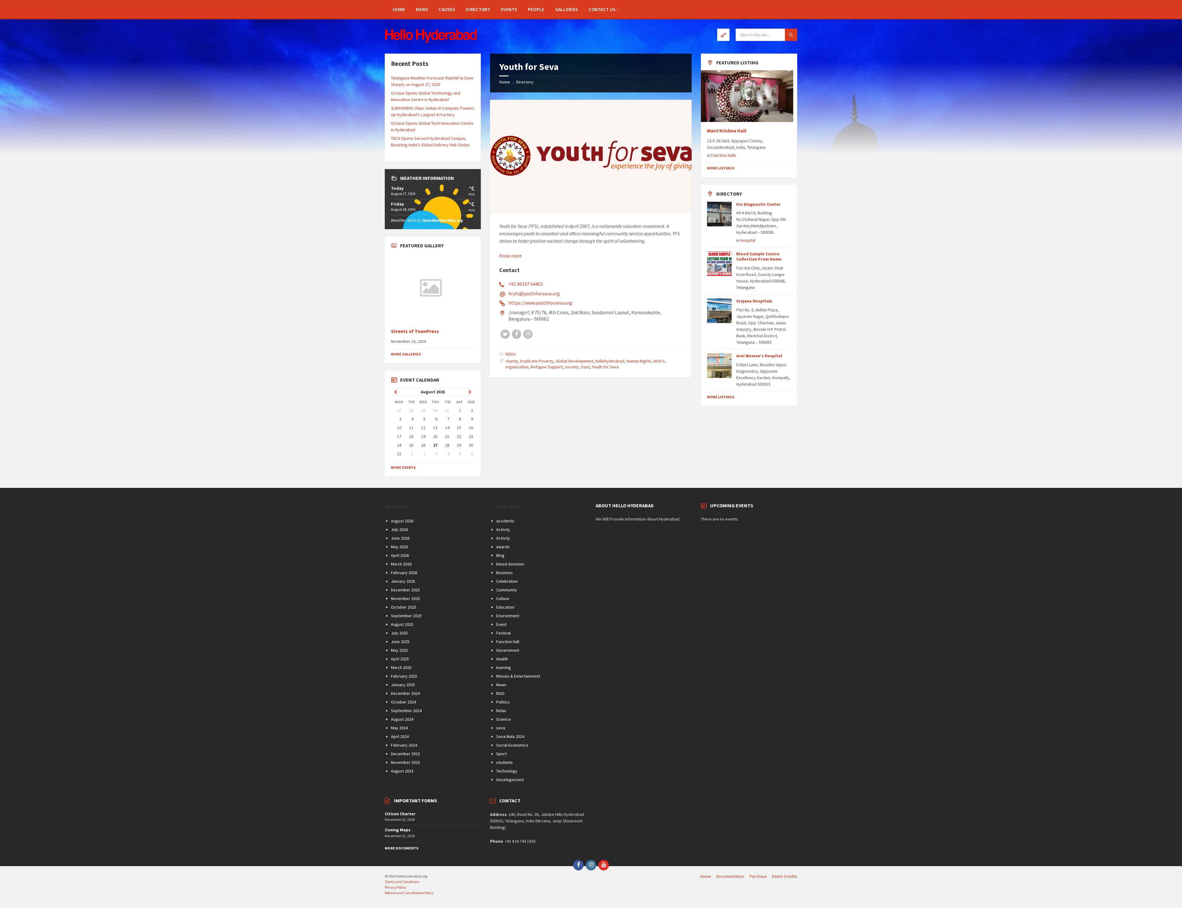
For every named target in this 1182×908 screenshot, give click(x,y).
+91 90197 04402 (526, 284)
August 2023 (402, 771)
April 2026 (400, 555)
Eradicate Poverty (536, 361)
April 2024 (400, 736)
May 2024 (399, 728)
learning (503, 667)
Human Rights (638, 361)
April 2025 (400, 659)
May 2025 (399, 650)
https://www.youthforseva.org (540, 303)
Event (501, 624)
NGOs (510, 354)
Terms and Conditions (402, 881)
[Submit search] (791, 35)
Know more (510, 256)
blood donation (510, 564)
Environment (507, 615)
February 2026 (404, 572)
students (504, 762)
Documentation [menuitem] (730, 876)
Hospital (747, 240)
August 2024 (402, 719)
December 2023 (405, 753)
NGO (500, 693)
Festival (503, 633)
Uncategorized (510, 779)
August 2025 (402, 624)
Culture (502, 598)
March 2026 (401, 564)
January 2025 (403, 684)
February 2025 (404, 676)
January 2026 (403, 581)
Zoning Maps (398, 830)
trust (585, 367)
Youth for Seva (605, 367)
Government (507, 650)
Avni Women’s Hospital (759, 356)
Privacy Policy (395, 887)
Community (506, 590)
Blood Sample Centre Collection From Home (759, 256)
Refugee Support (547, 367)
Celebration (507, 581)
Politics (503, 702)
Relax (501, 710)
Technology (506, 771)
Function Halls (723, 155)
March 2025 (401, 667)
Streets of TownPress (415, 331)
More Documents (401, 848)
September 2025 (406, 615)
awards (503, 546)
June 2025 (400, 641)
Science (503, 719)
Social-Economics (512, 745)
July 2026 (399, 529)
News (501, 684)
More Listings (720, 168)
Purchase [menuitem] (758, 876)
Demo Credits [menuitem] (784, 876)
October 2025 (403, 607)
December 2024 (405, 693)
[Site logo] (431, 41)
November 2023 (405, 762)
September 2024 (406, 710)
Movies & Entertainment (518, 676)
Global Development (574, 361)
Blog (500, 555)
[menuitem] (399, 9)
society (572, 367)
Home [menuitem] (705, 876)
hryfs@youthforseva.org (534, 293)
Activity (503, 529)
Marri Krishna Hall (727, 131)
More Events (403, 467)
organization (517, 367)
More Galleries (406, 354)
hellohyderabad (609, 361)
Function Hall (507, 641)
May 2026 (399, 546)
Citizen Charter (400, 814)
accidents (505, 521)
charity (511, 361)
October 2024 (403, 702)
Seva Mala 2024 (510, 736)
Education (505, 607)
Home (504, 82)
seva (500, 728)
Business (504, 572)
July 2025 (399, 633)
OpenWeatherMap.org (442, 220)
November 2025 (405, 598)
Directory (524, 82)
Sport (501, 753)
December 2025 (405, 590)
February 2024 (404, 745)
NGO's (659, 361)
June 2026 (400, 538)
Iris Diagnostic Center (758, 204)
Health (502, 659)
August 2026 (402, 521)
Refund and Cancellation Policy (409, 892)
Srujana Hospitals (754, 301)
